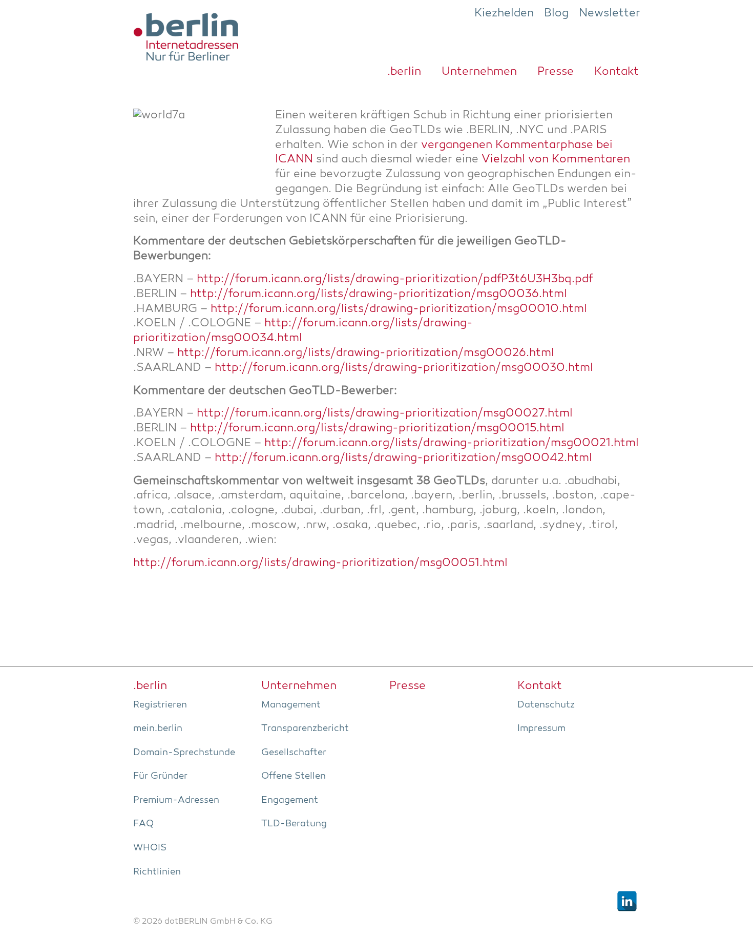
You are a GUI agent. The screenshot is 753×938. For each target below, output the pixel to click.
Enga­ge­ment (289, 800)
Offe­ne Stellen (293, 776)
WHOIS (149, 847)
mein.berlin (157, 728)
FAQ (143, 823)
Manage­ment (291, 705)
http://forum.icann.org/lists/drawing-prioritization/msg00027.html (385, 414)
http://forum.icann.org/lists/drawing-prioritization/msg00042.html (403, 458)
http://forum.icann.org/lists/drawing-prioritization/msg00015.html (377, 428)
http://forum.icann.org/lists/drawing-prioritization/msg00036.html (378, 294)
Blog (556, 13)
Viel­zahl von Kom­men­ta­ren (556, 159)
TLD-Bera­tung (294, 823)
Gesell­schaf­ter (293, 752)
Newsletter (609, 13)
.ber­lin (404, 71)
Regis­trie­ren (160, 705)
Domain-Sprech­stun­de (184, 752)
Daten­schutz (546, 705)
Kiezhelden (504, 13)
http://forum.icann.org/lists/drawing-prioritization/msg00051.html (320, 563)
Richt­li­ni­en (157, 872)
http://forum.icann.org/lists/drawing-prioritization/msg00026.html (365, 353)
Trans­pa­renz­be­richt (305, 728)
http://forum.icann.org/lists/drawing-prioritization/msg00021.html (451, 443)
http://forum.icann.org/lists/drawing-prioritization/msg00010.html (399, 309)
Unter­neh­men (479, 71)
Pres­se (555, 71)
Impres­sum (541, 728)
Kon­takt (616, 71)
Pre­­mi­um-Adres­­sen (176, 800)
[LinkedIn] (627, 901)
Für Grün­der (160, 776)
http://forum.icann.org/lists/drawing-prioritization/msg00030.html (404, 368)
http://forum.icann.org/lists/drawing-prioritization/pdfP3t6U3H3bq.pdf (395, 279)
